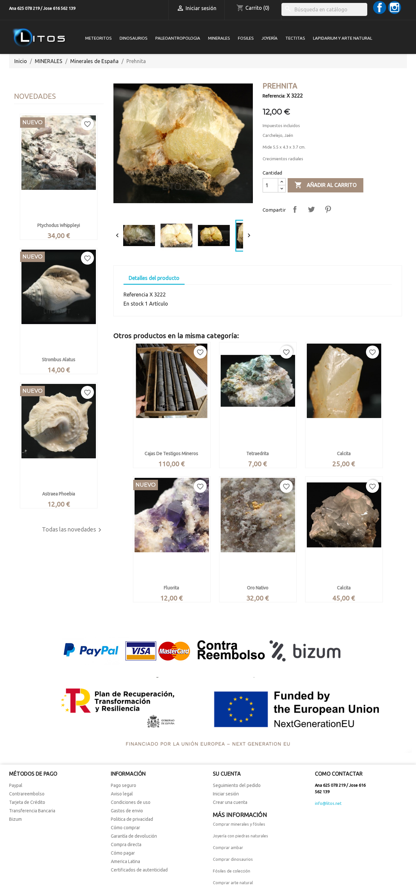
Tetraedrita (257, 453)
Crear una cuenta (230, 802)
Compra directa (126, 844)
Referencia (136, 294)
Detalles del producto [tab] (154, 278)
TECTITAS (295, 38)
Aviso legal (122, 793)
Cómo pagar (123, 853)
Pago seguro (123, 785)
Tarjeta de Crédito (27, 802)
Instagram (394, 7)
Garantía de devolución (134, 836)
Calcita (344, 453)
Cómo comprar (125, 827)
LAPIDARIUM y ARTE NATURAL (342, 38)
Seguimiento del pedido (237, 785)
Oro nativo (257, 587)
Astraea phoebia (58, 493)
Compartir (294, 209)
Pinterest (327, 209)
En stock (134, 304)
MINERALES (219, 38)
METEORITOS (98, 38)
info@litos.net (328, 803)
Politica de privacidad (132, 819)
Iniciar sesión (226, 793)
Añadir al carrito (325, 185)
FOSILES (246, 38)
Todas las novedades (73, 530)
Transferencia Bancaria (32, 810)
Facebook (379, 7)
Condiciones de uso (130, 802)
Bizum (15, 819)
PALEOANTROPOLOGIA (177, 38)
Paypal (15, 785)
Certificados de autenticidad (139, 869)
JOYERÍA (270, 38)
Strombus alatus (58, 359)
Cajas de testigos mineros (171, 453)
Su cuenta (227, 774)
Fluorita (171, 587)
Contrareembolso (27, 793)
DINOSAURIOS (134, 38)
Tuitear (311, 209)
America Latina (125, 861)
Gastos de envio (127, 810)
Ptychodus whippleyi (58, 225)
